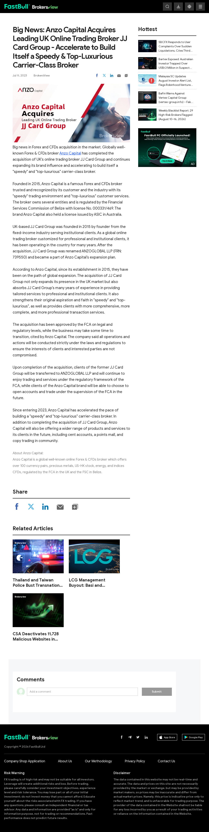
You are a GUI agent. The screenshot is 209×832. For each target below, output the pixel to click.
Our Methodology (98, 761)
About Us (65, 761)
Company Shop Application (24, 761)
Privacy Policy (135, 761)
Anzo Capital (70, 153)
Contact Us (166, 761)
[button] (189, 6)
